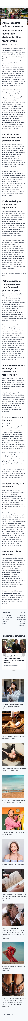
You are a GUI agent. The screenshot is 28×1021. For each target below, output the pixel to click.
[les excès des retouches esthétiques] (14, 850)
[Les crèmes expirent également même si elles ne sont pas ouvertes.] (14, 754)
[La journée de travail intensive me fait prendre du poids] (14, 818)
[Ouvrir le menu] (24, 3)
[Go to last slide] (4, 654)
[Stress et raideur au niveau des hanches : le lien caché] (14, 953)
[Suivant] (23, 654)
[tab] (12, 670)
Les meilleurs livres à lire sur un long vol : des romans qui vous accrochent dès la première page (14, 896)
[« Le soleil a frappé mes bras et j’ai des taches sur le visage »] (14, 722)
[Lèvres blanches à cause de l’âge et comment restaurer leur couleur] (14, 690)
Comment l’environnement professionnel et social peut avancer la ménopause (21, 619)
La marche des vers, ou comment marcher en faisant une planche (7, 618)
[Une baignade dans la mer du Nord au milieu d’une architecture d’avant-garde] (14, 786)
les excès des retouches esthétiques (13, 864)
